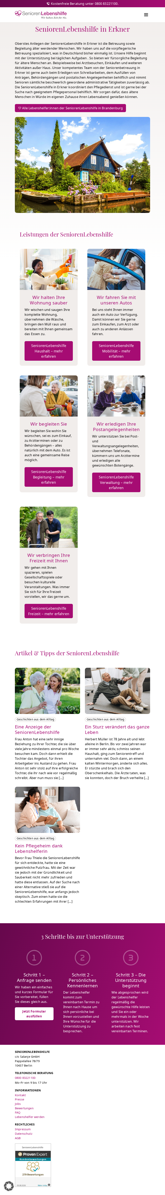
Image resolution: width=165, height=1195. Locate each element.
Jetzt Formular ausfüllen (34, 1013)
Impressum (23, 1129)
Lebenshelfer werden (29, 1117)
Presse (19, 1099)
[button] (9, 1186)
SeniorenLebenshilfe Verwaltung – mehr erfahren (116, 482)
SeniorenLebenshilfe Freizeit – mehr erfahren (48, 611)
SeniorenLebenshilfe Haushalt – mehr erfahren (48, 351)
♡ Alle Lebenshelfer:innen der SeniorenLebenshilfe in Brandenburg (70, 108)
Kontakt (20, 1095)
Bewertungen (24, 1108)
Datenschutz (23, 1134)
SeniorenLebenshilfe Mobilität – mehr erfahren (116, 351)
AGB (18, 1138)
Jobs (18, 1104)
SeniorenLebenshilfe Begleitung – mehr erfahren (48, 477)
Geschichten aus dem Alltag (35, 719)
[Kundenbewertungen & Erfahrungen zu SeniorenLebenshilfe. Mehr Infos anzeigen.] (33, 1165)
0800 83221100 (25, 1078)
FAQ (17, 1112)
